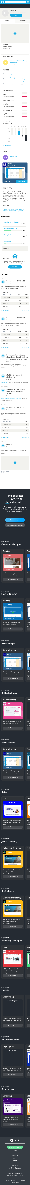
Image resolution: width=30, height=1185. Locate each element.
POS (4, 798)
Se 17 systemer (12, 678)
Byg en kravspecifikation (15, 525)
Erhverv (15, 1158)
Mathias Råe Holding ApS (11, 222)
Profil (7, 21)
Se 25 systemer (12, 1124)
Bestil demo (15, 267)
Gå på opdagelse (15, 520)
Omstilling (7, 1096)
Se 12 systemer (12, 579)
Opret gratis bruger (15, 1147)
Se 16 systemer (12, 876)
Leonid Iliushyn (8, 241)
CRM (5, 947)
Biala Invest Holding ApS (11, 228)
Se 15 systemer (12, 827)
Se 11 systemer (12, 976)
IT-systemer (19, 6)
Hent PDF (24, 311)
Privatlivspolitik (18, 1174)
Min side (11, 6)
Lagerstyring (8, 997)
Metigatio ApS (8, 235)
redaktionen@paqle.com (15, 1168)
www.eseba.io (6, 51)
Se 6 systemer (12, 1025)
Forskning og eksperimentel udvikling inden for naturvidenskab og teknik (13, 210)
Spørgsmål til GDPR (19, 1176)
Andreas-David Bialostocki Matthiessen (11, 399)
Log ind (15, 1151)
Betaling (6, 551)
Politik (15, 1160)
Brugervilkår (9, 1176)
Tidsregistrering (9, 650)
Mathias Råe (4, 382)
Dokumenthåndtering (12, 848)
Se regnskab (4, 311)
